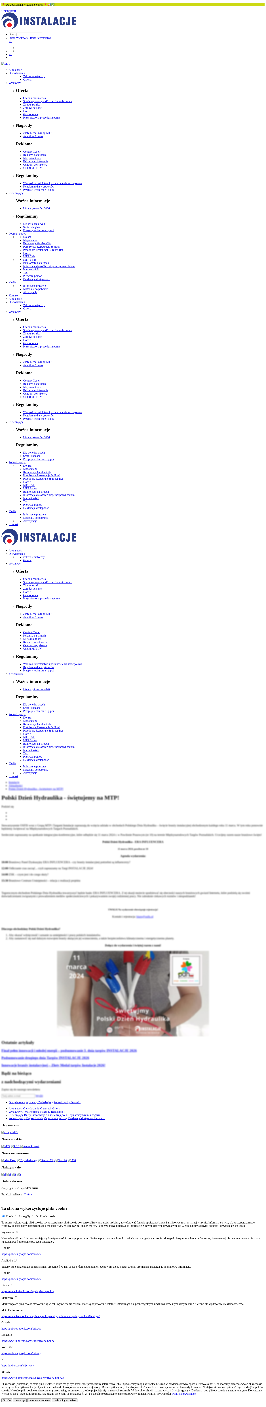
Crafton (28, 1194)
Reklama (34, 1111)
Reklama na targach (34, 154)
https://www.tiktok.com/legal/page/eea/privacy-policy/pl (33, 1377)
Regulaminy (58, 1111)
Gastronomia (30, 114)
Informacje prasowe (34, 285)
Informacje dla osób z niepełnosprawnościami (49, 266)
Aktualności (15, 69)
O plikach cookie (45, 1216)
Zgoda (9, 1216)
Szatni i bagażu (32, 227)
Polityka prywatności (184, 1393)
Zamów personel (32, 107)
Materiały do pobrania (35, 288)
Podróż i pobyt (17, 233)
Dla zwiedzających (34, 223)
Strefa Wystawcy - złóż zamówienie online (47, 101)
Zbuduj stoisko (31, 104)
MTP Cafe (29, 256)
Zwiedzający (16, 193)
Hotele (27, 111)
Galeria (27, 79)
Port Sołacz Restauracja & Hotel (41, 246)
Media (12, 282)
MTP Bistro (30, 259)
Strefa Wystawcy (18, 37)
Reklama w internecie (35, 161)
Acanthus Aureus (33, 136)
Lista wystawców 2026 (36, 208)
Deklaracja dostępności (36, 279)
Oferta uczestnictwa (40, 37)
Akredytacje (30, 292)
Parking (63, 1118)
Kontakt (13, 295)
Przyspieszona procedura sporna (41, 117)
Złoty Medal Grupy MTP (37, 132)
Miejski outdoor (32, 158)
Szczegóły (24, 1216)
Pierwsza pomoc (32, 275)
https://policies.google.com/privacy (21, 1254)
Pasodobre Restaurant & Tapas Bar (43, 249)
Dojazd (27, 236)
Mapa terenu (30, 240)
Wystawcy (15, 82)
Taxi (25, 272)
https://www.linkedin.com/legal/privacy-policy (27, 1291)
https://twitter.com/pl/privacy (17, 1365)
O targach (45, 1108)
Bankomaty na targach (36, 262)
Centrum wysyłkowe (35, 164)
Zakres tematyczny (34, 76)
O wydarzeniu (17, 73)
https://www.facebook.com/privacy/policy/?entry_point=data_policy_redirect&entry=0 (50, 1316)
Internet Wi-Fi (31, 269)
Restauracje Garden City (37, 243)
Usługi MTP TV (32, 167)
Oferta (25, 1111)
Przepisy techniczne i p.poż (38, 189)
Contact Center (31, 151)
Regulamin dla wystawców (38, 186)
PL (10, 41)
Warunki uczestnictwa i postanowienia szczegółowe (52, 183)
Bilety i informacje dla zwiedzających (45, 1115)
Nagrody (45, 1111)
